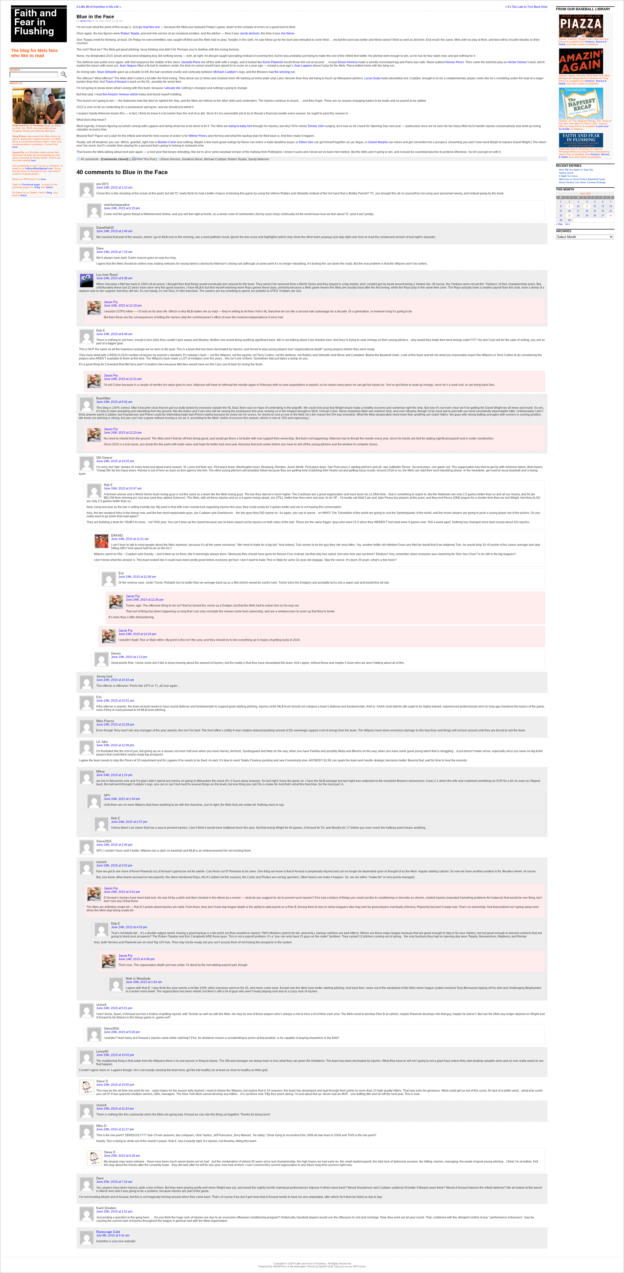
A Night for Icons (568, 176)
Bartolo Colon (167, 142)
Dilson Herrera (347, 62)
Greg (37, 187)
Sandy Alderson (258, 159)
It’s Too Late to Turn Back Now (527, 7)
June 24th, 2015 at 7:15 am (114, 252)
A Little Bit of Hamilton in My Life (98, 7)
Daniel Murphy (378, 142)
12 (595, 206)
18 (587, 211)
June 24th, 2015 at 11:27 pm (115, 1129)
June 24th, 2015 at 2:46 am (114, 231)
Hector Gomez (517, 62)
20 (603, 211)
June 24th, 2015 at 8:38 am (114, 278)
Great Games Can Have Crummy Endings (582, 182)
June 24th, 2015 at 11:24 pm (115, 1108)
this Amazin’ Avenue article (120, 94)
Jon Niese (287, 33)
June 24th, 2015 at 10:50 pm (115, 1084)
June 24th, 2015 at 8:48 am (114, 334)
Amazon (590, 41)
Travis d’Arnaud (116, 81)
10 (578, 206)
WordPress (280, 1266)
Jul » (567, 224)
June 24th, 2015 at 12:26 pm (145, 599)
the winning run (284, 72)
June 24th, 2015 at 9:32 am (114, 402)
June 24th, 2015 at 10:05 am (115, 461)
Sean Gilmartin (107, 72)
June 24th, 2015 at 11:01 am (130, 539)
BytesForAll (326, 1266)
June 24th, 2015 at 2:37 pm (129, 822)
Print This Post (146, 159)
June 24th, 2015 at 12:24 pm (137, 634)
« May (559, 224)
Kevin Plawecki (273, 62)
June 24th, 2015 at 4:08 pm (136, 959)
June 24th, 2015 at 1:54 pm (122, 799)
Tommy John (316, 126)
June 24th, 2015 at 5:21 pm (114, 1008)
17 (578, 211)
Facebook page (31, 184)
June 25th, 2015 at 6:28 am (122, 1155)
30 (569, 220)
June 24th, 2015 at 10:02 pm (115, 1055)
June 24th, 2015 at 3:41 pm (122, 892)
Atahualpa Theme (304, 1266)
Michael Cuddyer (225, 72)
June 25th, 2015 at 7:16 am (114, 1181)
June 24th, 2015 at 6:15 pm (122, 208)
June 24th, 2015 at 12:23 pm (123, 432)
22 (561, 215)
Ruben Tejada (130, 33)
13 (603, 206)
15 (561, 211)
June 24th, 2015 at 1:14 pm (114, 775)
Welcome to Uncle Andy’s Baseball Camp (582, 179)
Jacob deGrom (249, 33)
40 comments (89, 159)
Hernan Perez (454, 62)
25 (587, 215)
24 (578, 215)
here (15, 147)
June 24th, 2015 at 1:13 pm (129, 657)
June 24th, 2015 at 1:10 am (114, 187)
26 (595, 215)
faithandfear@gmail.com (39, 168)
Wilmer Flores (198, 136)
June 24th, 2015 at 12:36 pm (115, 745)
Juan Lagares (303, 65)
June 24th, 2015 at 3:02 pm (114, 865)
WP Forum (359, 1266)
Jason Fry (85, 21)
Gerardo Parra (190, 62)
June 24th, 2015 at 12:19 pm (123, 305)
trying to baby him (240, 126)
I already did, (172, 88)
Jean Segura (127, 65)
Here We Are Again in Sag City (576, 169)
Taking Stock (566, 172)
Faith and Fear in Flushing (310, 1263)
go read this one (149, 27)
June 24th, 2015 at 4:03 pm (129, 927)
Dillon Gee (306, 142)
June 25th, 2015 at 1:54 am (144, 982)
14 (610, 206)
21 (610, 211)
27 (603, 215)
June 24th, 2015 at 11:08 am (137, 576)
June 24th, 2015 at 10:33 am (115, 680)
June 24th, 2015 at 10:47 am (123, 488)
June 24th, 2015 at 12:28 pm (115, 724)
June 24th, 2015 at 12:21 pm (123, 379)
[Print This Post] (134, 159)
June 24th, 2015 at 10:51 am (115, 700)
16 (569, 211)
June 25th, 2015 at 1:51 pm (114, 1211)
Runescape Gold (108, 1232)
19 (595, 211)
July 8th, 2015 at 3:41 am (112, 1235)
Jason (49, 187)
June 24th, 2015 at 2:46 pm (114, 844)
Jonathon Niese (192, 159)
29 (561, 220)
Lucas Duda (372, 78)
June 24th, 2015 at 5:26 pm (122, 1032)
